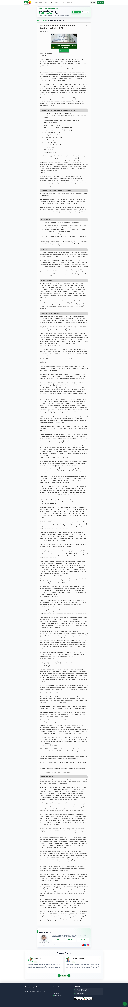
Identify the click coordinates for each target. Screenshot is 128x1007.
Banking (44, 20)
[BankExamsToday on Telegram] (85, 945)
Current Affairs (38, 2)
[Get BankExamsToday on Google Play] (88, 998)
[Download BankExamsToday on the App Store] (78, 998)
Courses (69, 2)
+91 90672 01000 (80, 993)
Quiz (63, 2)
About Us (56, 991)
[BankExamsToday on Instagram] (88, 945)
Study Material (54, 2)
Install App (77, 12)
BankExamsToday (32, 987)
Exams (45, 2)
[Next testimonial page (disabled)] (68, 975)
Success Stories (57, 995)
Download (63, 51)
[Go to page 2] (59, 975)
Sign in (93, 2)
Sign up (101, 2)
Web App (86, 12)
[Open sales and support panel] (125, 1004)
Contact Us (56, 993)
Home (38, 20)
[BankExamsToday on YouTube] (83, 945)
